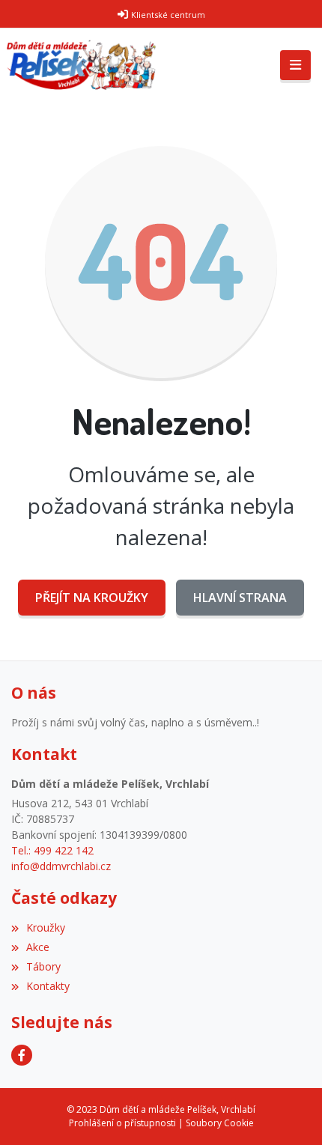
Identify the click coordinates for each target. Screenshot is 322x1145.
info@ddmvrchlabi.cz (61, 866)
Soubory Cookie (220, 1123)
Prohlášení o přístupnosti (122, 1123)
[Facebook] (21, 1055)
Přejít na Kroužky (91, 597)
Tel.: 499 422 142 (52, 850)
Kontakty (48, 986)
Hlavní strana (240, 597)
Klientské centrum (168, 14)
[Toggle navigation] (295, 65)
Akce (37, 947)
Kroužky (45, 927)
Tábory (43, 966)
